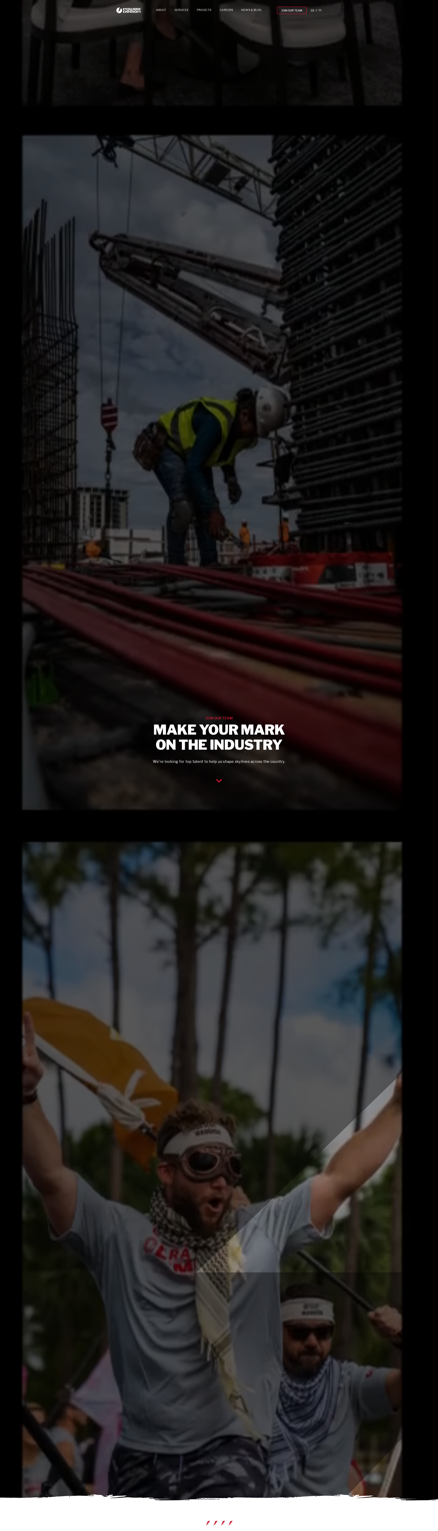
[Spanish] (320, 10)
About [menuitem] (161, 10)
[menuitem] (182, 10)
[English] (312, 10)
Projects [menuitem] (204, 10)
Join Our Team (291, 10)
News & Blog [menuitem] (251, 10)
